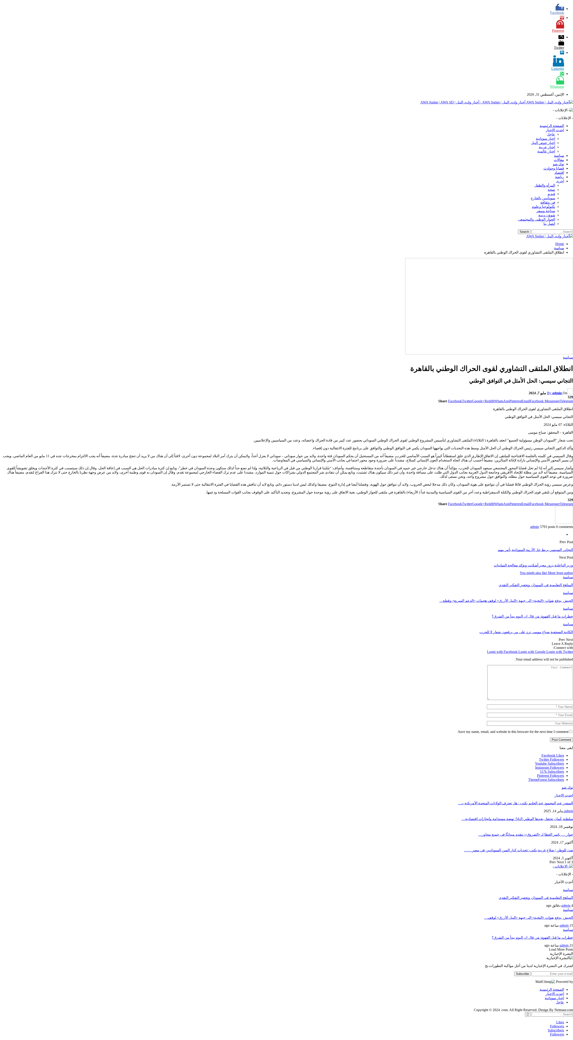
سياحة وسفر (545, 211)
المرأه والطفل (544, 185)
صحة (551, 190)
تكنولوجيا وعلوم (543, 207)
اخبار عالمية (546, 151)
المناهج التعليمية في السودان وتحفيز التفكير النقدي (536, 898)
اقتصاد (559, 172)
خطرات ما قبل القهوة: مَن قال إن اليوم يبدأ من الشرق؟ (532, 937)
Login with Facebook (502, 652)
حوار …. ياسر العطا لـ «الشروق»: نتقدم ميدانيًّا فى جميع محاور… (525, 834)
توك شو (558, 164)
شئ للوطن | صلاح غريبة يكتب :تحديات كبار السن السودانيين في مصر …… (518, 850)
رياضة (559, 177)
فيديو (551, 194)
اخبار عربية (547, 147)
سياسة (559, 155)
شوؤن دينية (546, 215)
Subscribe (522, 973)
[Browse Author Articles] (564, 523)
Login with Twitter (559, 652)
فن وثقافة (547, 202)
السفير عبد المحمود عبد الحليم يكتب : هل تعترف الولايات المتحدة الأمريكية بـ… (515, 803)
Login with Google (532, 652)
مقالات (559, 160)
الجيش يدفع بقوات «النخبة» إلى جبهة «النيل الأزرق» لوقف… (528, 917)
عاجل (551, 134)
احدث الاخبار (555, 130)
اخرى (560, 181)
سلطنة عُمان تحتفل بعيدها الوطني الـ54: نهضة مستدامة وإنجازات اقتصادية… (517, 819)
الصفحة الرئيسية (552, 126)
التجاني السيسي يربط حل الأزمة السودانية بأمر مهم (535, 550)
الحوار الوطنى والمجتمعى (536, 219)
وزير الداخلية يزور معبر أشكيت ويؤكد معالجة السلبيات (533, 565)
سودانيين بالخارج (543, 198)
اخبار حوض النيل (543, 143)
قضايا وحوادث (553, 168)
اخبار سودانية (545, 138)
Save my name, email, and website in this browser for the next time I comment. (513, 732)
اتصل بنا (549, 224)
